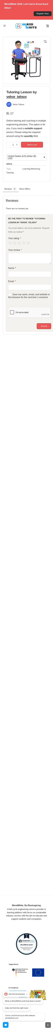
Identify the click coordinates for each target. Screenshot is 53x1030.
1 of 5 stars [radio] (10, 243)
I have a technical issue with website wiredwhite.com (20, 1016)
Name (12, 268)
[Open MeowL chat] (5, 1025)
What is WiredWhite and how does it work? (23, 1001)
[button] (45, 41)
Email (12, 281)
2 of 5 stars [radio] (14, 243)
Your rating (14, 238)
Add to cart (32, 145)
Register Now (43, 13)
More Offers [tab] (24, 189)
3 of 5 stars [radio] (19, 243)
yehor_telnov (16, 97)
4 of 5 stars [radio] (23, 243)
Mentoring (35, 169)
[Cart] (47, 26)
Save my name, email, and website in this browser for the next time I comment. (29, 295)
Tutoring (10, 172)
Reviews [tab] (9, 189)
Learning (26, 169)
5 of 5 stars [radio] (28, 243)
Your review (15, 250)
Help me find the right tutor (16, 1008)
